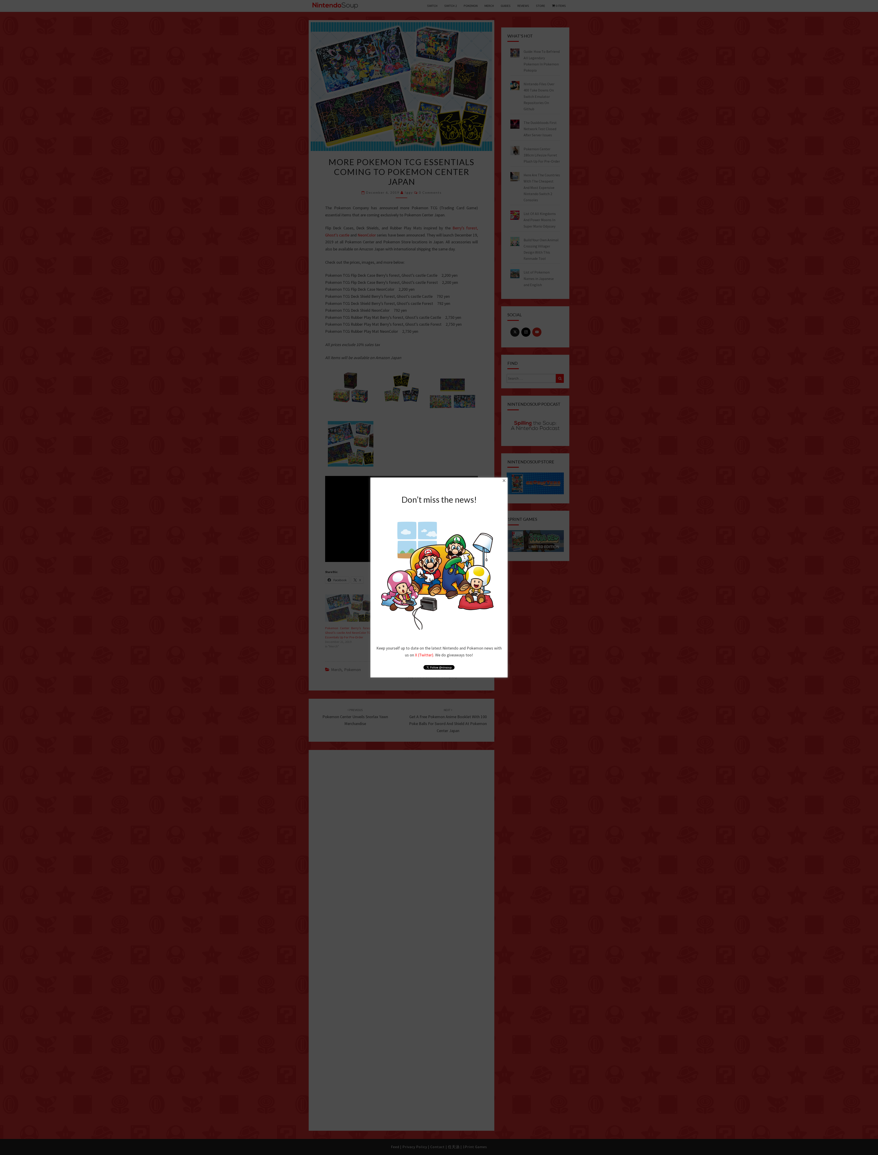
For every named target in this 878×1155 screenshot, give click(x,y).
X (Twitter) (424, 655)
